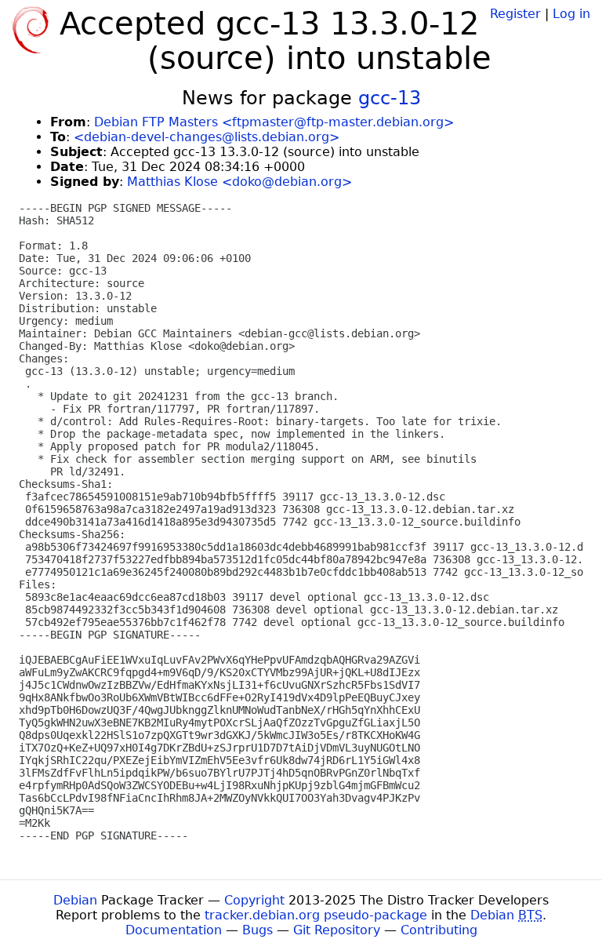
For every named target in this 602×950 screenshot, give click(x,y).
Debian (75, 900)
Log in (571, 13)
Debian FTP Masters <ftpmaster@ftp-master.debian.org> (274, 122)
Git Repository (336, 930)
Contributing (439, 930)
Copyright (254, 900)
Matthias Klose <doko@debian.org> (239, 181)
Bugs (257, 930)
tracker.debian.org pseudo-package (316, 915)
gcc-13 (389, 98)
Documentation (173, 930)
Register (515, 13)
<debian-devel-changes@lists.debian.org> (206, 136)
